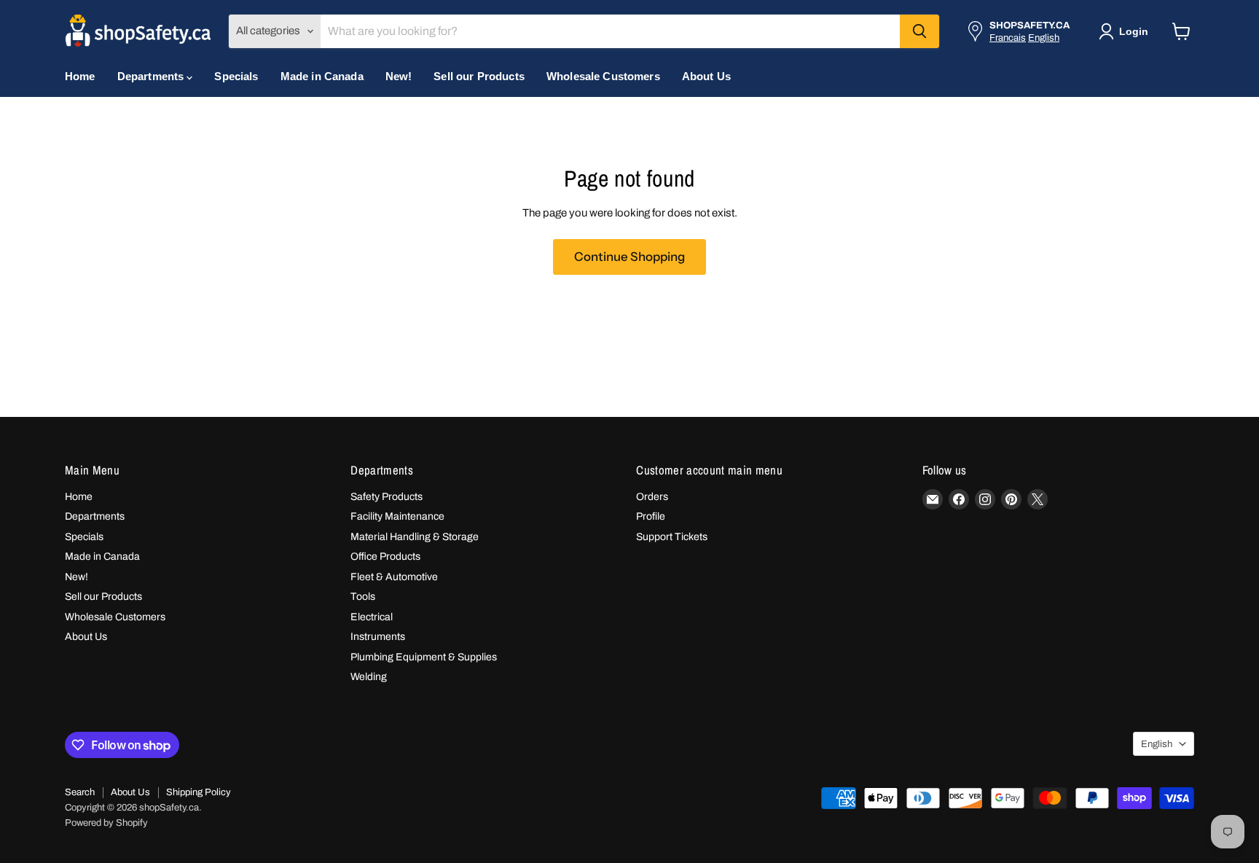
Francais (1007, 37)
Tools (362, 596)
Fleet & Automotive (394, 576)
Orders (652, 496)
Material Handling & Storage (414, 536)
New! (398, 76)
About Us (706, 76)
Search (80, 792)
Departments (152, 76)
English (1043, 37)
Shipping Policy (198, 792)
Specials (236, 76)
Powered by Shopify (106, 823)
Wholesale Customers (603, 76)
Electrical (371, 617)
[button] (1126, 31)
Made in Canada (322, 76)
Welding (368, 676)
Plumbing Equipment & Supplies (423, 657)
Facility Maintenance (397, 516)
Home (80, 76)
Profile (650, 516)
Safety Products (386, 496)
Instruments (377, 636)
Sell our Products (479, 76)
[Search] (919, 31)
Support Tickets (671, 536)
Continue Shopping (629, 256)
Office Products (385, 556)
